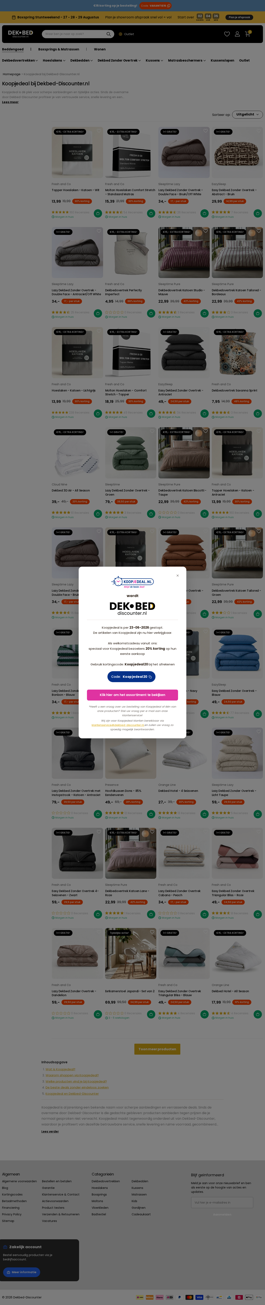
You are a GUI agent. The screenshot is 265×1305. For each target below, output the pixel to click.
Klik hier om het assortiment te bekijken (132, 694)
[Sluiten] (177, 575)
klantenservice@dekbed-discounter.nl (118, 725)
